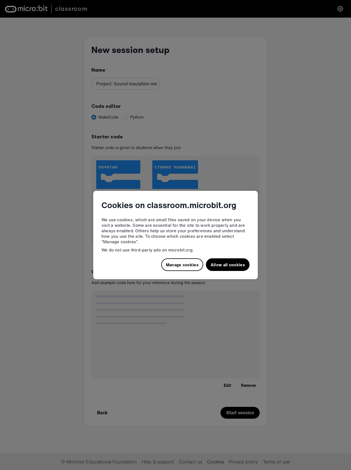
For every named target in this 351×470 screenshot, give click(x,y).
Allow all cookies (228, 265)
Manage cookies (182, 265)
